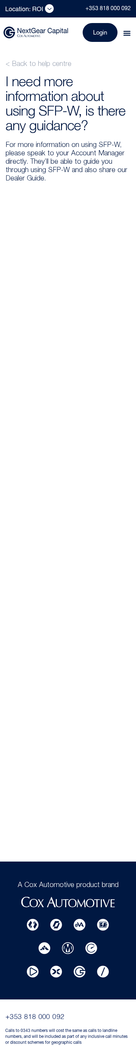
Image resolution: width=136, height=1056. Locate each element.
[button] (127, 33)
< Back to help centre (38, 64)
